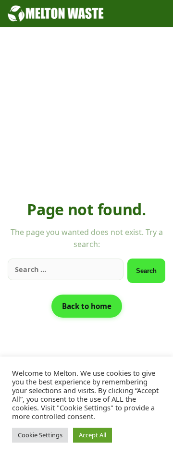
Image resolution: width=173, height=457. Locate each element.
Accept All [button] (92, 435)
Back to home (86, 306)
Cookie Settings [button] (40, 435)
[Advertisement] (86, 120)
